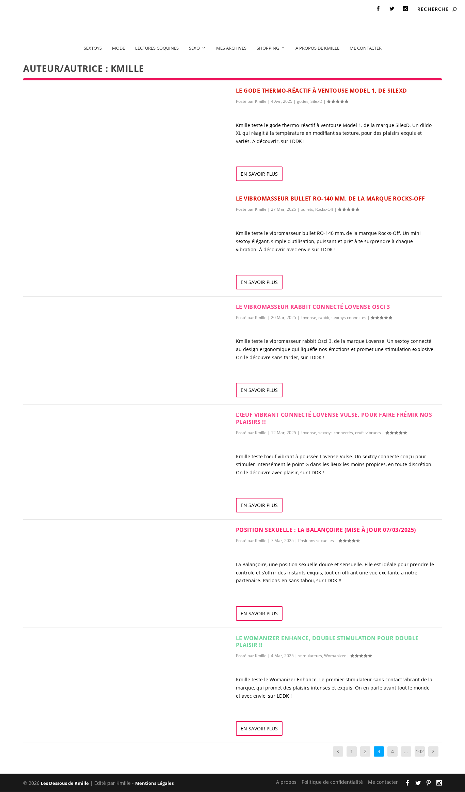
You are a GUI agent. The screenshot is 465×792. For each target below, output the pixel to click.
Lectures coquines (157, 48)
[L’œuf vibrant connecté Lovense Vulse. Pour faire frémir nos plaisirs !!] (129, 436)
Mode (118, 48)
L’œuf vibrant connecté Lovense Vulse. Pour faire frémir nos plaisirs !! (334, 418)
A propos (20, 9)
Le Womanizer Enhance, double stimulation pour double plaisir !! (327, 641)
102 (420, 751)
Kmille (261, 101)
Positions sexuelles (316, 540)
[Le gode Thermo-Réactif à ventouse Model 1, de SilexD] (129, 112)
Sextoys (93, 48)
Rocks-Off (324, 209)
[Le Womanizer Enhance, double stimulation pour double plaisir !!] (129, 660)
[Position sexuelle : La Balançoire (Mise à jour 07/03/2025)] (129, 551)
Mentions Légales (154, 783)
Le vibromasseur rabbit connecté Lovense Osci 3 (313, 307)
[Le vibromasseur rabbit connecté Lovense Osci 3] (129, 328)
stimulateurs (310, 656)
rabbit (324, 317)
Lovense (308, 317)
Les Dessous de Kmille (65, 783)
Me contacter (123, 9)
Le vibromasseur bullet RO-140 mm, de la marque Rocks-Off (330, 198)
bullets (307, 209)
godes (302, 101)
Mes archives (231, 48)
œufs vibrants (368, 432)
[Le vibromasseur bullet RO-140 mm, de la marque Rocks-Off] (129, 220)
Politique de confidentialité (69, 9)
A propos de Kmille (317, 48)
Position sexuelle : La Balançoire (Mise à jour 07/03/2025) (326, 530)
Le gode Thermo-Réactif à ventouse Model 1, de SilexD (321, 90)
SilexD (316, 101)
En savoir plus (259, 174)
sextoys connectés (349, 317)
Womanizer (335, 656)
